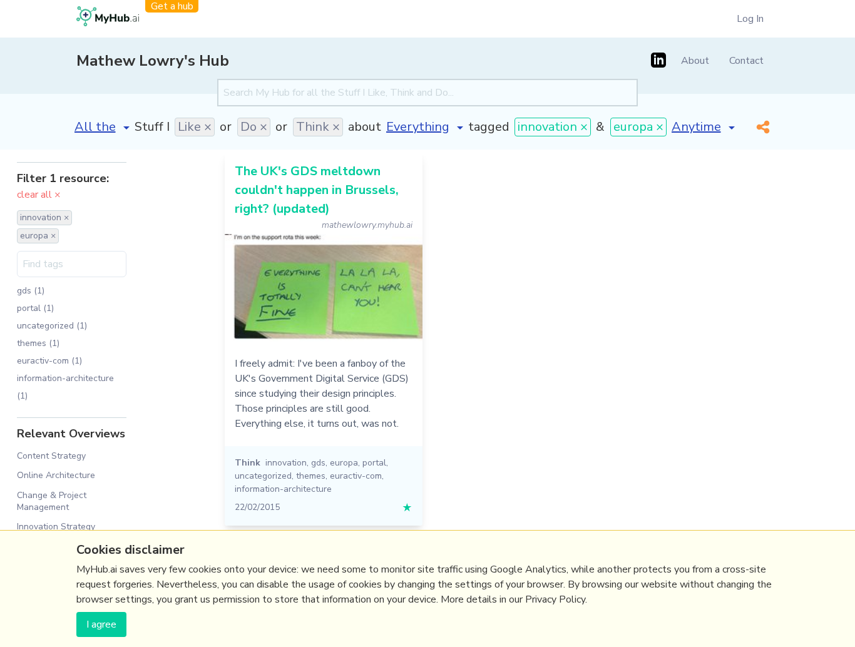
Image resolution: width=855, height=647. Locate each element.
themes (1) (38, 343)
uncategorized (263, 476)
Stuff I (152, 126)
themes (310, 476)
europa (344, 463)
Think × (318, 126)
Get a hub (172, 6)
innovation (286, 463)
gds (318, 463)
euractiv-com (356, 476)
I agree (101, 624)
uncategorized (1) (52, 326)
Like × (195, 126)
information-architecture (283, 489)
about (364, 126)
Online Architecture (56, 475)
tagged (488, 126)
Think (247, 463)
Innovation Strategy (56, 526)
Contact (746, 61)
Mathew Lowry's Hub (152, 61)
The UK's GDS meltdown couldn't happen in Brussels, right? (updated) (317, 190)
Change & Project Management (51, 501)
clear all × (39, 194)
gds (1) (30, 291)
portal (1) (35, 308)
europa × (638, 126)
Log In (750, 19)
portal (374, 463)
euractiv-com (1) (49, 361)
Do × (253, 126)
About (695, 61)
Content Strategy (51, 456)
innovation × (553, 126)
